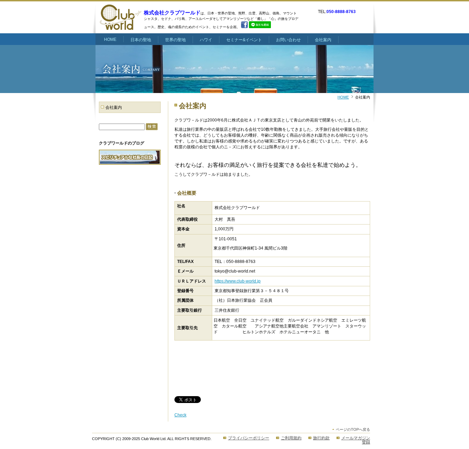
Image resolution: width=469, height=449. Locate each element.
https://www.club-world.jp (238, 281)
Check (180, 415)
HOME (343, 97)
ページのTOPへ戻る (353, 429)
